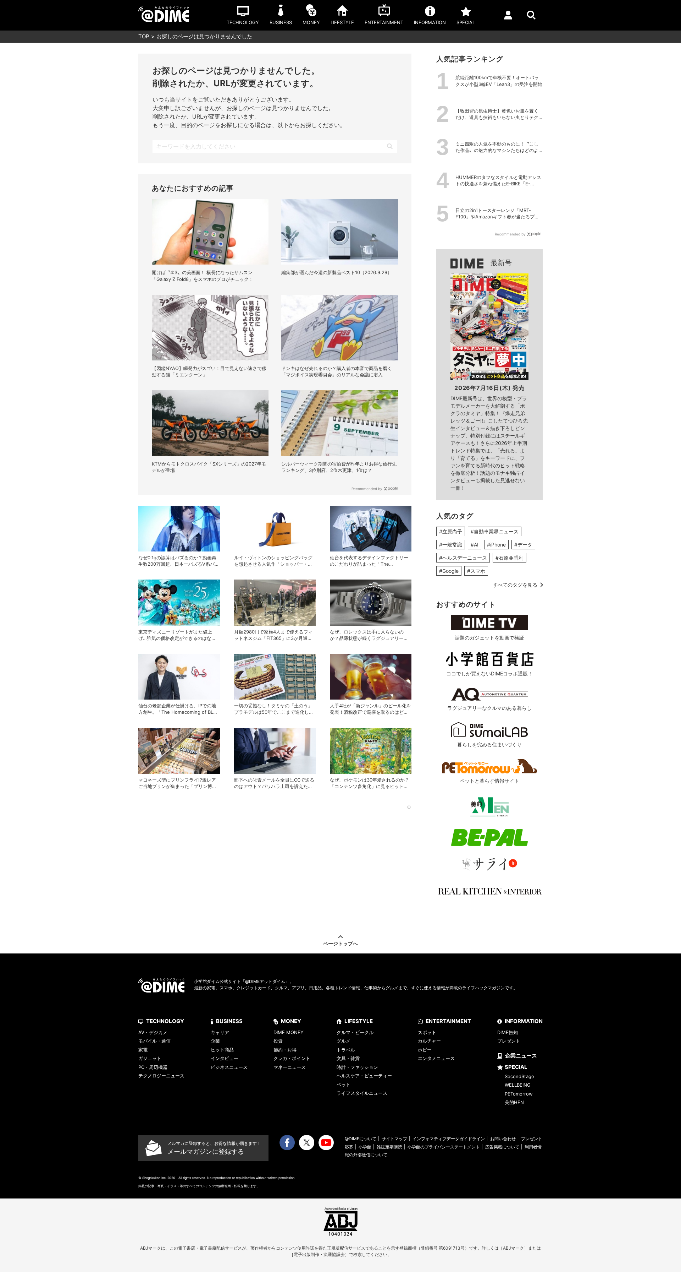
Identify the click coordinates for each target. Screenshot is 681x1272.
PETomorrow (519, 1094)
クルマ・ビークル (355, 1032)
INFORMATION (524, 1021)
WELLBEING (518, 1085)
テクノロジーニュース (161, 1075)
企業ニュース (521, 1055)
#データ (523, 545)
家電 (143, 1050)
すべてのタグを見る (515, 585)
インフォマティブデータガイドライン (449, 1138)
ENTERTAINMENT (448, 1021)
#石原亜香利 (509, 558)
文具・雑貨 (348, 1058)
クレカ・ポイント (291, 1058)
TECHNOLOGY (165, 1021)
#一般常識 (450, 545)
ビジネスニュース (229, 1067)
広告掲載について (502, 1146)
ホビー (425, 1050)
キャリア (220, 1032)
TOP (143, 36)
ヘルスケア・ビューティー (364, 1075)
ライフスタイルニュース (362, 1093)
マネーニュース (289, 1067)
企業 (215, 1041)
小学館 (365, 1146)
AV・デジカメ (152, 1032)
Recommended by (366, 488)
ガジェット (149, 1058)
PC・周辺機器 (152, 1067)
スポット (427, 1032)
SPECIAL (516, 1067)
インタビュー (224, 1058)
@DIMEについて (360, 1138)
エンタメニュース (436, 1058)
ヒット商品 (222, 1050)
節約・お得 (285, 1050)
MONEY (291, 1021)
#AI (474, 545)
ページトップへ (340, 943)
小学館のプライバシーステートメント (444, 1146)
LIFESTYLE (358, 1021)
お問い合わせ (503, 1138)
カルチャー (429, 1041)
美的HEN (514, 1102)
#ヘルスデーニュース (463, 558)
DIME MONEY (288, 1032)
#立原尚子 (450, 531)
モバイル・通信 (154, 1041)
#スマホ (476, 571)
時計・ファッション (357, 1067)
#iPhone (496, 545)
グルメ (343, 1041)
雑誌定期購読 (389, 1146)
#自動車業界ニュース (495, 531)
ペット (343, 1084)
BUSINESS (229, 1021)
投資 (278, 1041)
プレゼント (508, 1041)
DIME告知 (507, 1032)
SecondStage (519, 1076)
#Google (449, 571)
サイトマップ (394, 1138)
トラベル (346, 1050)
